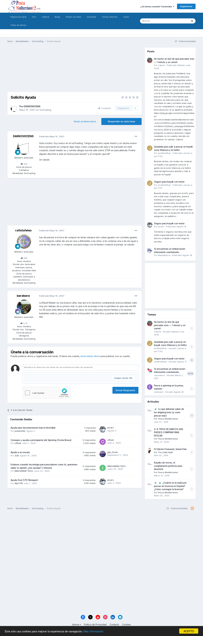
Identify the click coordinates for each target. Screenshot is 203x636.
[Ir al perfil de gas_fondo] (102, 454)
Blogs (57, 17)
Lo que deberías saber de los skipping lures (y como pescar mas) (169, 412)
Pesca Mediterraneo (168, 418)
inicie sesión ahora (90, 356)
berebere (23, 295)
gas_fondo (112, 452)
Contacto (114, 624)
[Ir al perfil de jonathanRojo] (149, 148)
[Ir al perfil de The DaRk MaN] (149, 450)
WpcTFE (19, 483)
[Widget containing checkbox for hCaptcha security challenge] (46, 393)
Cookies (126, 624)
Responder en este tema (121, 121)
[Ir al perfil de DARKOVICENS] (14, 108)
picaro (110, 427)
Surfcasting (45, 109)
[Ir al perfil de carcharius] (149, 370)
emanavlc (159, 392)
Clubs (126, 17)
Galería (45, 17)
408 (25, 258)
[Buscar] (192, 20)
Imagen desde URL (123, 378)
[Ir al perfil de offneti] (102, 442)
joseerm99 (20, 431)
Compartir (105, 108)
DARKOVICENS (32, 106)
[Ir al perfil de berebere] (24, 307)
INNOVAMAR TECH (24, 471)
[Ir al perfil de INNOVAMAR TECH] (102, 468)
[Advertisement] (74, 70)
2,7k (25, 323)
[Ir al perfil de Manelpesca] (149, 250)
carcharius (159, 375)
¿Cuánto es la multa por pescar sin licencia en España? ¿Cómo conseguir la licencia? (170, 486)
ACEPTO (188, 631)
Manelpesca (164, 255)
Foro (34, 17)
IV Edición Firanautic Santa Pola (170, 449)
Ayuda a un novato (20, 452)
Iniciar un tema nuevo (85, 121)
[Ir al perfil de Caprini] (149, 60)
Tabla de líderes (18, 25)
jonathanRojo (164, 153)
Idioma (76, 624)
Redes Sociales (73, 17)
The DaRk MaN (165, 452)
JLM (17, 455)
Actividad (91, 17)
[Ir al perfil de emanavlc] (149, 387)
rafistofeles (23, 230)
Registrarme (186, 6)
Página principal (18, 17)
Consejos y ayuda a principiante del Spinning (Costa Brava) (41, 440)
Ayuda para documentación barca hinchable (33, 427)
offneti (18, 443)
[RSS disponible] (192, 508)
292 (25, 164)
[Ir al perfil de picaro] (102, 429)
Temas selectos (110, 17)
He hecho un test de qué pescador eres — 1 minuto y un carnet (169, 325)
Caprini (161, 65)
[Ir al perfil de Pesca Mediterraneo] (149, 410)
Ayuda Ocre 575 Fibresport (24, 480)
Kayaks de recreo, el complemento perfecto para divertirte (168, 465)
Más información (93, 631)
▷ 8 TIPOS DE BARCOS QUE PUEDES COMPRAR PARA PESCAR (168, 432)
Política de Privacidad (95, 624)
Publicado (176, 226)
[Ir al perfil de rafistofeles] (24, 241)
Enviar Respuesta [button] (125, 390)
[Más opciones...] (136, 136)
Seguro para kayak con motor (169, 181)
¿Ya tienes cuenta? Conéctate (156, 6)
